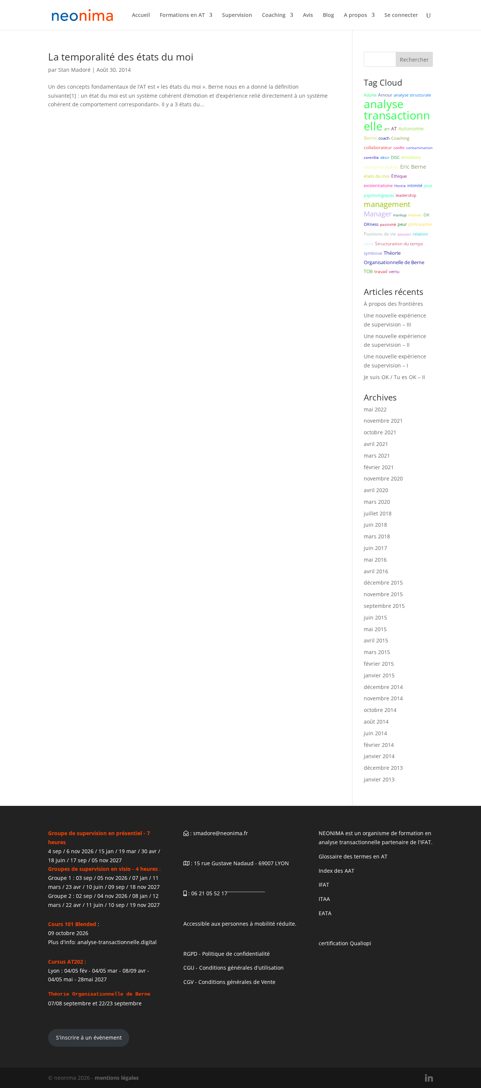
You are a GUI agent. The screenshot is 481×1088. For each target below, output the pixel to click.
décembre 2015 (383, 582)
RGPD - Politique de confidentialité (226, 953)
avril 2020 (376, 490)
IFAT (324, 884)
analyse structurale (412, 95)
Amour (385, 95)
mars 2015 (377, 652)
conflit (399, 147)
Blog (328, 15)
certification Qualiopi (345, 943)
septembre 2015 (384, 605)
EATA (325, 913)
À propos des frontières (393, 303)
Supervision (237, 15)
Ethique (399, 176)
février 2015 (379, 663)
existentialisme (378, 185)
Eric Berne (413, 166)
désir (384, 157)
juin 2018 (375, 524)
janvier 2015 (379, 675)
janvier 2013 (379, 779)
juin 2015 (375, 617)
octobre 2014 (380, 709)
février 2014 (379, 744)
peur (402, 224)
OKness (371, 224)
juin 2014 (375, 733)
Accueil (141, 15)
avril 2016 (376, 571)
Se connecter (401, 15)
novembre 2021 (383, 420)
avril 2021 (376, 443)
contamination (419, 147)
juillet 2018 (378, 513)
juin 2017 (375, 548)
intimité (414, 185)
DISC (395, 157)
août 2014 (376, 721)
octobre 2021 (380, 432)
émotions (411, 157)
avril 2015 (376, 640)
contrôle (371, 157)
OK (427, 215)
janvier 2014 (379, 756)
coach (384, 138)
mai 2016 (375, 559)
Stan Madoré (74, 69)
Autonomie (411, 128)
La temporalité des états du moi (121, 56)
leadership (406, 195)
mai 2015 (375, 629)
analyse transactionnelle (397, 115)
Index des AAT (336, 870)
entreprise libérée (381, 167)
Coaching (274, 15)
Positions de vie (380, 234)
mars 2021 (377, 455)
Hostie (400, 185)
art (387, 128)
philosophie (420, 224)
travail (380, 271)
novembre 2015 (383, 594)
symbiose (373, 253)
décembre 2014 (383, 687)
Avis (308, 15)
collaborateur (378, 147)
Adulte (370, 95)
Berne (370, 137)
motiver (415, 215)
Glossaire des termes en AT (353, 856)
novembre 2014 (383, 698)
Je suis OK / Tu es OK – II (394, 377)
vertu (394, 271)
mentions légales (117, 1077)
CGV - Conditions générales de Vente (229, 981)
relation (420, 234)
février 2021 (379, 467)
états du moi (377, 176)
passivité (388, 224)
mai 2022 (375, 409)
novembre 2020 (383, 478)
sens (369, 243)
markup (400, 215)
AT (394, 128)
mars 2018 (377, 536)
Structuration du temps (399, 243)
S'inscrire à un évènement (89, 1037)
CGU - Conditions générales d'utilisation (233, 967)
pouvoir (404, 234)
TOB (368, 271)
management (387, 204)
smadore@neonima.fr (220, 833)
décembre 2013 (383, 767)
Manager (378, 213)
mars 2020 (377, 501)
